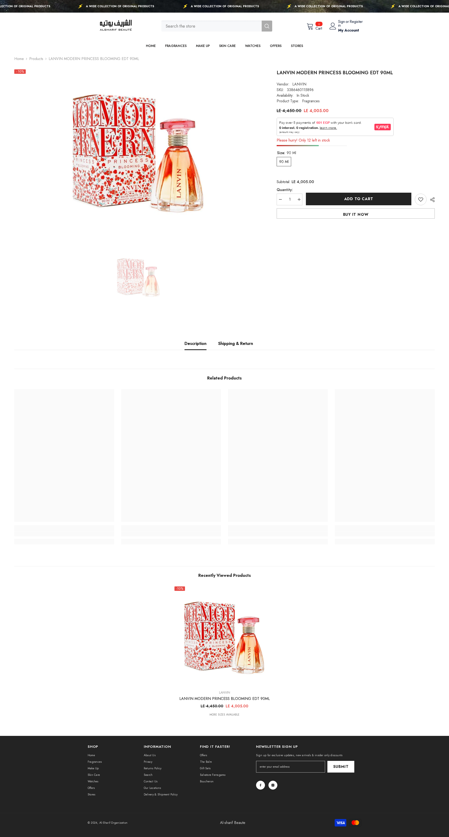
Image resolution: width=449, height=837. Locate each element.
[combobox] (211, 26)
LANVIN (299, 84)
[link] (64, 534)
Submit (341, 766)
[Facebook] (260, 785)
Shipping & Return (235, 343)
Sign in (341, 23)
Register (356, 22)
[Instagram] (272, 785)
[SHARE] (431, 199)
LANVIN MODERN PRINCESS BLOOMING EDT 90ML (224, 698)
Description (195, 343)
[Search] (216, 26)
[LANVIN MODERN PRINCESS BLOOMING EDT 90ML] (224, 636)
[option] (138, 151)
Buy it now (356, 214)
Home (19, 58)
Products (36, 58)
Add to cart (358, 199)
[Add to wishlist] (421, 199)
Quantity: (285, 189)
